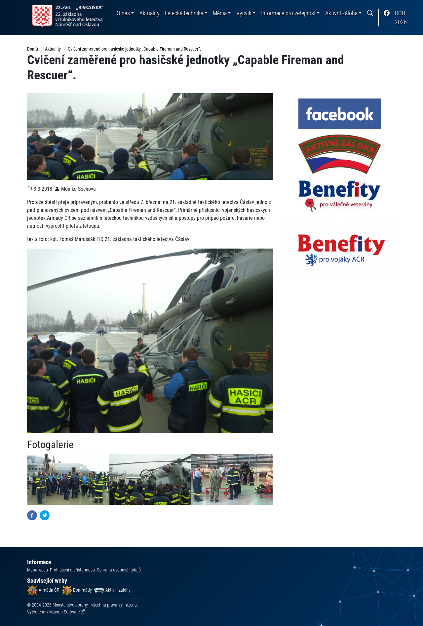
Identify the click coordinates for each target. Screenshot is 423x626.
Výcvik (243, 13)
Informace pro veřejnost (288, 13)
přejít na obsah (18, 5)
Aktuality (149, 13)
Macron (64, 611)
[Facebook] (32, 515)
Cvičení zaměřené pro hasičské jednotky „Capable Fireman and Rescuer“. (134, 49)
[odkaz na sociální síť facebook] (387, 13)
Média (220, 13)
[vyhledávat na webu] (370, 13)
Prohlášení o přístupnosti (72, 569)
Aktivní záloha (341, 13)
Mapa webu (37, 569)
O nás (123, 13)
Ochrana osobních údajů (119, 569)
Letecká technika (184, 13)
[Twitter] (45, 515)
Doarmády (82, 590)
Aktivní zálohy (117, 590)
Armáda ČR (48, 590)
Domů (32, 49)
